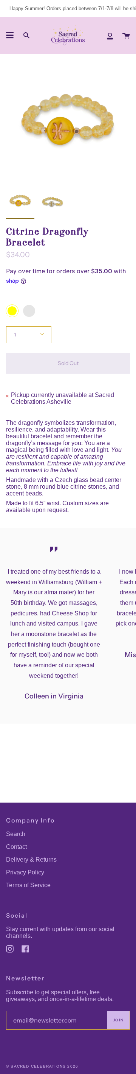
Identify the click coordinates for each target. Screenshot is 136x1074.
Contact (16, 847)
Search (15, 834)
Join (118, 1020)
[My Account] (110, 35)
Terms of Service (28, 885)
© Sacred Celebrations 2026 (42, 1066)
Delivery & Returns (31, 859)
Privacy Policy (25, 872)
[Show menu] (9, 35)
